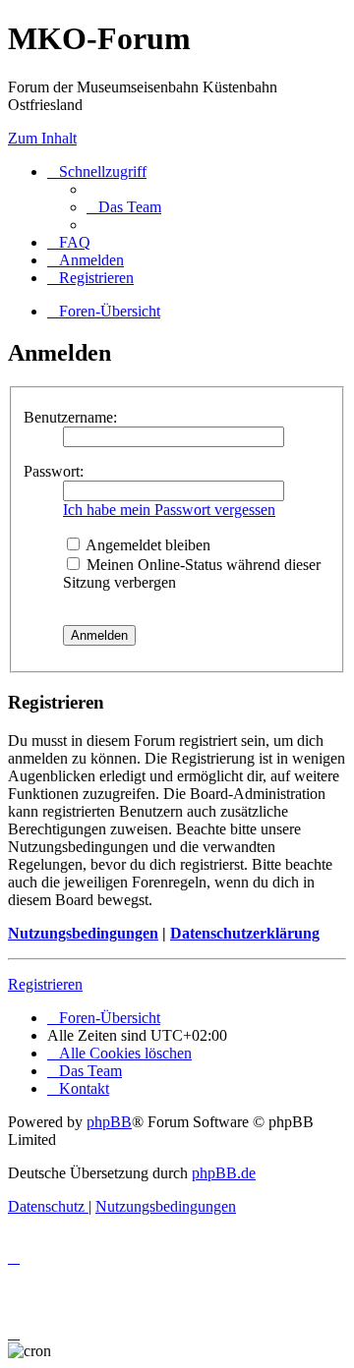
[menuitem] (124, 207)
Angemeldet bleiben (146, 545)
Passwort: (54, 471)
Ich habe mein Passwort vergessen (169, 509)
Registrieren (45, 984)
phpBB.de (224, 1173)
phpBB (109, 1121)
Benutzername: (70, 417)
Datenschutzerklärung (245, 933)
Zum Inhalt (42, 138)
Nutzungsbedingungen (83, 933)
